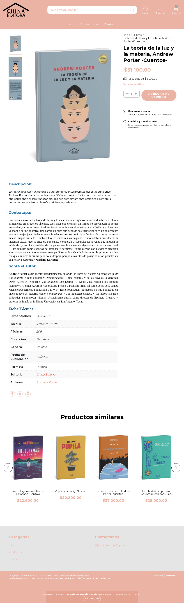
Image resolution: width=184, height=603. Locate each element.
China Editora (45, 374)
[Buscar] (132, 10)
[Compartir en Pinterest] (28, 395)
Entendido (92, 598)
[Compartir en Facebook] (13, 395)
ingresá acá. (66, 578)
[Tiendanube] (164, 576)
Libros (138, 35)
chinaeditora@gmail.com (115, 545)
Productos (88, 24)
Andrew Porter (46, 382)
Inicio (70, 24)
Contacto (111, 24)
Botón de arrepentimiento (93, 578)
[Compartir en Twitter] (20, 395)
